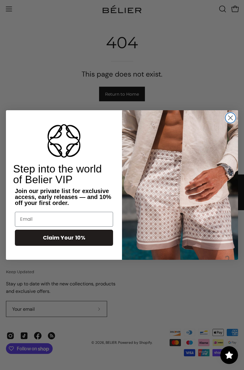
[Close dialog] (230, 118)
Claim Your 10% (64, 237)
